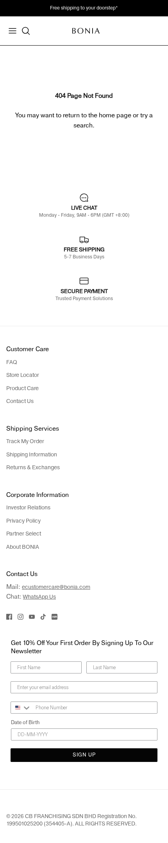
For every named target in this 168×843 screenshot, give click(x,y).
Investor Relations (28, 507)
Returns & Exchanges (33, 467)
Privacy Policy (23, 521)
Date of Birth (25, 722)
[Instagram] (20, 617)
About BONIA (22, 547)
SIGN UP (84, 755)
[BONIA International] (85, 30)
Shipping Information (31, 454)
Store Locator (22, 375)
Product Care (22, 388)
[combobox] (21, 707)
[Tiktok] (43, 617)
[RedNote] (54, 617)
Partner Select (23, 533)
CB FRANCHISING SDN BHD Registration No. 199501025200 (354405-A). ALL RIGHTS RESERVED (71, 820)
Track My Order (25, 441)
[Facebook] (9, 617)
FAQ (11, 362)
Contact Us (20, 401)
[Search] (25, 30)
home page (115, 115)
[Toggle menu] (12, 30)
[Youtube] (32, 617)
